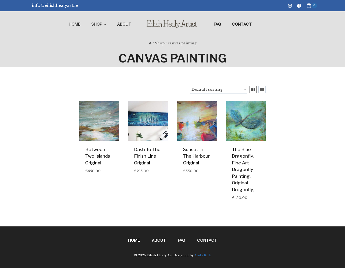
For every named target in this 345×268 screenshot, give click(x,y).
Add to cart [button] (96, 178)
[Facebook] (299, 6)
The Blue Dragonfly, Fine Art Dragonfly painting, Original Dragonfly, (243, 169)
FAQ (217, 24)
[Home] (150, 43)
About (124, 24)
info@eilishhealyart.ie (55, 5)
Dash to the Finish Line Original (147, 156)
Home (74, 24)
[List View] (262, 89)
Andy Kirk (202, 255)
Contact (242, 24)
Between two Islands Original (97, 156)
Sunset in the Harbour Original (196, 156)
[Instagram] (290, 6)
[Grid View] (253, 89)
